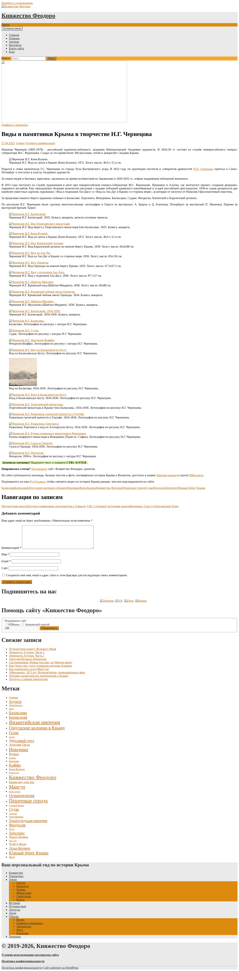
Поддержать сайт (15, 620)
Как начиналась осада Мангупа (29, 669)
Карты (20, 899)
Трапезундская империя (28, 820)
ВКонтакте (196, 475)
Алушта (15, 701)
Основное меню (12, 28)
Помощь (14, 38)
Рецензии (22, 933)
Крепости (22, 886)
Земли (13, 879)
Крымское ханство (21, 782)
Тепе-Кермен (16, 816)
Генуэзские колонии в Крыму (48, 488)
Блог (12, 51)
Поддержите (39, 468)
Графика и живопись (14, 124)
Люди (12, 913)
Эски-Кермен (19, 848)
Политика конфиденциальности (21, 967)
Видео (20, 919)
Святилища (23, 896)
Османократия (21, 795)
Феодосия (159, 488)
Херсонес (171, 488)
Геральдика (16, 876)
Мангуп (17, 786)
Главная (14, 35)
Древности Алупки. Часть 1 (26, 655)
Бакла (11, 709)
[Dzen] (129, 600)
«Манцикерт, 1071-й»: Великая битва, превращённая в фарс (47, 672)
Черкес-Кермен (18, 837)
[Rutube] (141, 600)
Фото (19, 929)
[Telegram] (107, 600)
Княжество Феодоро (28, 15)
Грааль (12, 737)
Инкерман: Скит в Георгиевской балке (142, 506)
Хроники (15, 936)
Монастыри (23, 893)
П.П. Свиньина (203, 169)
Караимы (14, 761)
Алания (13, 697)
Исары (14, 754)
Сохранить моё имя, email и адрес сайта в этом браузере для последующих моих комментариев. (67, 575)
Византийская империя (34, 722)
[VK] (119, 600)
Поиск (5, 24)
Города (20, 882)
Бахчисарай (21, 488)
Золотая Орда (19, 745)
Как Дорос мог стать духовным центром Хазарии (40, 665)
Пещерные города (133, 488)
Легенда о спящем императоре (28, 679)
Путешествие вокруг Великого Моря (32, 649)
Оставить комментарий (40, 143)
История (14, 903)
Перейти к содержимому (17, 3)
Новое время (14, 792)
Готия (13, 732)
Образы (14, 916)
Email (6, 561)
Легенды (14, 909)
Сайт (4, 568)
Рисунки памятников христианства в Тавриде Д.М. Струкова (53, 506)
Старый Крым (16, 805)
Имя (5, 554)
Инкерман (73, 488)
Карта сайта (16, 48)
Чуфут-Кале (17, 844)
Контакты (15, 45)
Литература (23, 926)
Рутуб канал (37, 481)
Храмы (20, 889)
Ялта (12, 857)
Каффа (15, 765)
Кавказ (12, 758)
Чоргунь (13, 841)
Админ (20, 143)
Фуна (12, 829)
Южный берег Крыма (191, 488)
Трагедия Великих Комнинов (27, 659)
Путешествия (17, 906)
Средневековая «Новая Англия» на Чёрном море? (40, 662)
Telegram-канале (166, 475)
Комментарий (11, 547)
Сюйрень (13, 814)
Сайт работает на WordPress (60, 967)
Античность (15, 705)
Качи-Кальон (88, 488)
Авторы (14, 41)
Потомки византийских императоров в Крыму (39, 675)
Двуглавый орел (21, 740)
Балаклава (7, 488)
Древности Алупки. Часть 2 (26, 652)
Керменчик (14, 773)
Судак (149, 488)
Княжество (16, 872)
